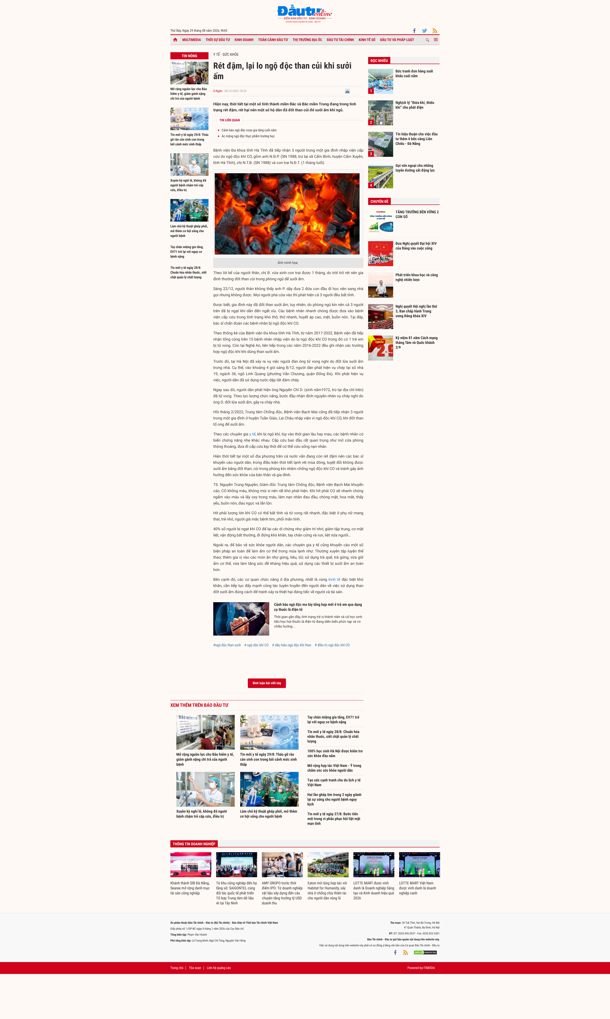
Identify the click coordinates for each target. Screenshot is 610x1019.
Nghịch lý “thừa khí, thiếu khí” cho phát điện (415, 105)
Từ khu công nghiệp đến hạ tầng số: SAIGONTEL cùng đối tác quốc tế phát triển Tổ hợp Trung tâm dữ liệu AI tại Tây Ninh (236, 893)
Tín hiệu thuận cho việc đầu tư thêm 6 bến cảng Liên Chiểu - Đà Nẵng (417, 139)
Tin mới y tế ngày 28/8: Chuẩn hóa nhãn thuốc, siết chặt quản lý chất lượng (188, 272)
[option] (191, 874)
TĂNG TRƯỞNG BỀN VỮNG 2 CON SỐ (417, 214)
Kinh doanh (244, 40)
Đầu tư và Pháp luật (397, 40)
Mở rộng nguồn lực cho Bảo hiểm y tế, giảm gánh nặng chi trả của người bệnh (188, 94)
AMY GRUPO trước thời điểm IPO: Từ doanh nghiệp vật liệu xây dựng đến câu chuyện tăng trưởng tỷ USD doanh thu (282, 893)
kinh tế (334, 579)
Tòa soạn (195, 968)
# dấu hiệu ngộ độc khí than (291, 645)
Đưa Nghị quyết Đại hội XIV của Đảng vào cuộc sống (416, 245)
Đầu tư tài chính (340, 40)
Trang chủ (176, 968)
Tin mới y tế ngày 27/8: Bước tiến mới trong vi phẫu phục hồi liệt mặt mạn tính (333, 819)
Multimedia (191, 40)
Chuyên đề (379, 201)
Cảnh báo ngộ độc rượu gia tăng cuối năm (249, 130)
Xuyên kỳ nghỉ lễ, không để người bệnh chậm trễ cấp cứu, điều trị (188, 185)
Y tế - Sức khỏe (226, 54)
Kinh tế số (367, 40)
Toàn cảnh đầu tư (273, 40)
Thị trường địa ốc (307, 40)
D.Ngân (217, 91)
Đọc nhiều (379, 60)
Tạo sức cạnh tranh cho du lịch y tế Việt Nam (334, 782)
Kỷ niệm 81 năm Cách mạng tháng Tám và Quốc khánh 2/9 (417, 342)
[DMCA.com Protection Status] (425, 952)
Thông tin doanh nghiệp (194, 844)
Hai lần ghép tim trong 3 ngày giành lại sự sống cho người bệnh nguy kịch (334, 799)
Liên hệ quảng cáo (219, 968)
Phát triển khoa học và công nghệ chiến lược (417, 277)
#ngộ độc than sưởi (227, 645)
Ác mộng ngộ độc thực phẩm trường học (248, 136)
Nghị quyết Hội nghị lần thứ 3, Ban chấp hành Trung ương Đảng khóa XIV (416, 311)
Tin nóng (189, 56)
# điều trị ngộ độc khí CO (332, 645)
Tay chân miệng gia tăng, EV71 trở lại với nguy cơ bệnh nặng (186, 252)
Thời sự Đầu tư (218, 40)
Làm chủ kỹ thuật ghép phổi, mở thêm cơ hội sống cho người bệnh (189, 231)
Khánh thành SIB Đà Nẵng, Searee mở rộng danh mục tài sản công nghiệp (190, 888)
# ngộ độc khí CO (256, 645)
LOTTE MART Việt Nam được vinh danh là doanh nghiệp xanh (417, 888)
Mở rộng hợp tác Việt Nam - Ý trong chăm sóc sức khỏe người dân (334, 768)
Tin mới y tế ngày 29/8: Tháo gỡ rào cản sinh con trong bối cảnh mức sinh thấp (189, 139)
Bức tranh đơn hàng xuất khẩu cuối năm (414, 73)
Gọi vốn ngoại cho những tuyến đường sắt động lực (415, 168)
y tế (252, 434)
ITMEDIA (429, 968)
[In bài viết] (347, 91)
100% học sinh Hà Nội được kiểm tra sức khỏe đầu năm (335, 753)
